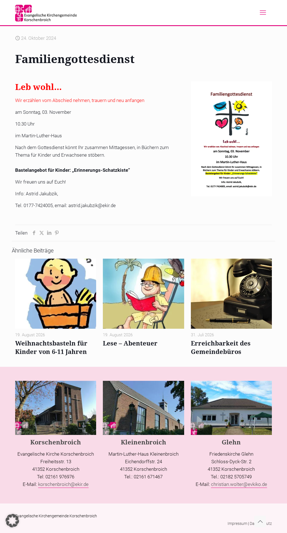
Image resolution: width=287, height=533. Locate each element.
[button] (12, 520)
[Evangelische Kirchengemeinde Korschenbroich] (46, 12)
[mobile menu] (263, 12)
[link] (231, 138)
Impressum (237, 523)
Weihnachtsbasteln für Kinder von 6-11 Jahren (51, 347)
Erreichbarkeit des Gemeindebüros (221, 347)
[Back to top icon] (260, 521)
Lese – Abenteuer (130, 343)
